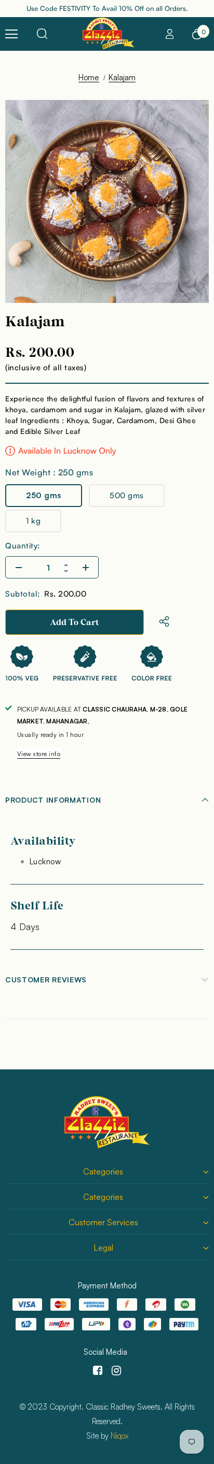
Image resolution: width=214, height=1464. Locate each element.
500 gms (127, 495)
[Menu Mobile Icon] (11, 34)
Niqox (119, 1436)
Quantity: (22, 545)
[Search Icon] (42, 34)
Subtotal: (22, 594)
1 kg (33, 521)
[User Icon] (170, 34)
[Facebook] (95, 1371)
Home (88, 77)
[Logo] (109, 33)
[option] (107, 201)
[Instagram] (114, 1371)
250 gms (43, 495)
